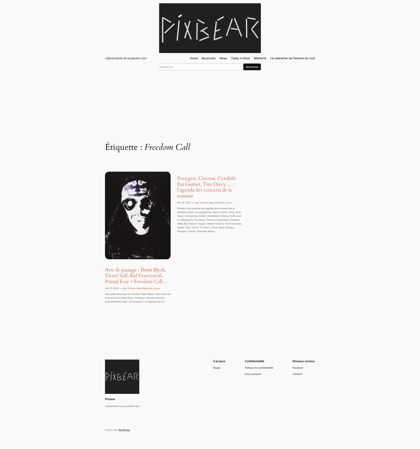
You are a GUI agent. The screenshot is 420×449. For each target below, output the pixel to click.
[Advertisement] (210, 100)
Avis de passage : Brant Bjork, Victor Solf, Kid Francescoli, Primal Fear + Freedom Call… (136, 276)
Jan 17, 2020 (112, 288)
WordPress (124, 429)
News (157, 288)
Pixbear (131, 288)
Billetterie (147, 288)
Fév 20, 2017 (184, 202)
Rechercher (252, 66)
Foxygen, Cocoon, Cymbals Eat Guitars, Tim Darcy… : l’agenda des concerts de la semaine (206, 187)
